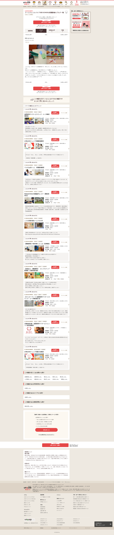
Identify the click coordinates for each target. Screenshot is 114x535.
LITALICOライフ (76, 520)
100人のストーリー (27, 506)
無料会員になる (46, 430)
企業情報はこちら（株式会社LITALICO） (31, 523)
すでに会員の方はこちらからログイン (46, 434)
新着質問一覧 (42, 508)
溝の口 (47, 376)
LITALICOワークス (43, 518)
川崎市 (28, 397)
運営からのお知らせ (60, 508)
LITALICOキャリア (76, 518)
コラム (25, 494)
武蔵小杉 (37, 379)
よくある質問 (59, 500)
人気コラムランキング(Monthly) (29, 498)
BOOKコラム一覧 (27, 504)
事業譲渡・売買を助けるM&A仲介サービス (80, 508)
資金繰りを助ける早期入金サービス (79, 506)
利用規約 (41, 528)
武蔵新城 (28, 376)
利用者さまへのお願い (61, 506)
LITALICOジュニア (43, 520)
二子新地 (28, 379)
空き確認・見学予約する (55, 113)
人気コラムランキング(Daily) (29, 500)
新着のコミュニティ (27, 515)
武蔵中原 (37, 376)
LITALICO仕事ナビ (60, 518)
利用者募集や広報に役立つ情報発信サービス (81, 498)
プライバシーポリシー (73, 528)
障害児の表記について (28, 528)
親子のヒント (43, 499)
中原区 (27, 388)
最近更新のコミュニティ (28, 511)
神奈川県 (28, 406)
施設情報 (42, 494)
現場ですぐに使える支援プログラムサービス (81, 502)
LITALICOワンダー (60, 520)
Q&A (41, 504)
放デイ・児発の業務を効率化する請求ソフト (81, 496)
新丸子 (47, 379)
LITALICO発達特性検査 (61, 522)
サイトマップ (59, 510)
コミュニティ (27, 509)
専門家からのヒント (44, 501)
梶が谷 (63, 376)
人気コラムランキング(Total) (29, 496)
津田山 (64, 379)
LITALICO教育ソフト (44, 522)
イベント (58, 494)
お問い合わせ (59, 504)
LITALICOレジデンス (44, 524)
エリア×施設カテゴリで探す (45, 496)
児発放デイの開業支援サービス (78, 504)
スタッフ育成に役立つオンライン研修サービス (81, 500)
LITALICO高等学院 (76, 522)
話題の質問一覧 (43, 510)
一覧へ (46, 34)
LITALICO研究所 (59, 524)
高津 (55, 376)
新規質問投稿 (42, 506)
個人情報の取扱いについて (56, 528)
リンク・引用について (61, 502)
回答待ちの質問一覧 (44, 512)
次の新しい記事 (64, 34)
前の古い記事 (28, 34)
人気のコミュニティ (27, 513)
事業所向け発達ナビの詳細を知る (81, 30)
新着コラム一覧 (27, 502)
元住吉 (55, 379)
